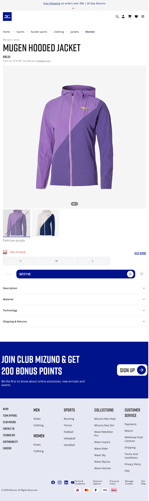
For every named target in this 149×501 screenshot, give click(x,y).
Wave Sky (100, 455)
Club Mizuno (9, 422)
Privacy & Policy (114, 482)
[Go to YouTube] (72, 482)
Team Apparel (10, 415)
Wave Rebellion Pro (103, 433)
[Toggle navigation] (143, 16)
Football (68, 432)
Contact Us (9, 428)
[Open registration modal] (123, 16)
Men (36, 409)
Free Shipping (51, 3)
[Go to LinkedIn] (66, 482)
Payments (130, 424)
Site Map (143, 482)
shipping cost (43, 60)
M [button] (56, 261)
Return (129, 430)
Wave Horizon (102, 468)
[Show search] (117, 16)
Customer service (132, 412)
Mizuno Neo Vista (105, 418)
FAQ (127, 470)
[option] (16, 223)
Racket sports (39, 31)
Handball (69, 445)
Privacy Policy (133, 464)
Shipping (130, 447)
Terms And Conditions (131, 455)
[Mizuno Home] (7, 16)
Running (69, 418)
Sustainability (10, 442)
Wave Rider (101, 448)
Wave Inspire (102, 442)
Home (6, 31)
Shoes (37, 418)
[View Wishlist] (136, 16)
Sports (20, 31)
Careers (7, 448)
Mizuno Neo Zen (104, 425)
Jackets (75, 31)
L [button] (92, 261)
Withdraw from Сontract (134, 439)
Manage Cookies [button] (129, 482)
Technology (9, 435)
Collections (104, 409)
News (6, 409)
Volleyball (69, 438)
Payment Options (97, 482)
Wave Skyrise (102, 461)
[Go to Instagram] (59, 482)
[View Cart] (129, 16)
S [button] (20, 261)
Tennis (68, 425)
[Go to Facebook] (53, 482)
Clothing (59, 31)
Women (90, 31)
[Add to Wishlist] (141, 274)
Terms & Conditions (79, 482)
